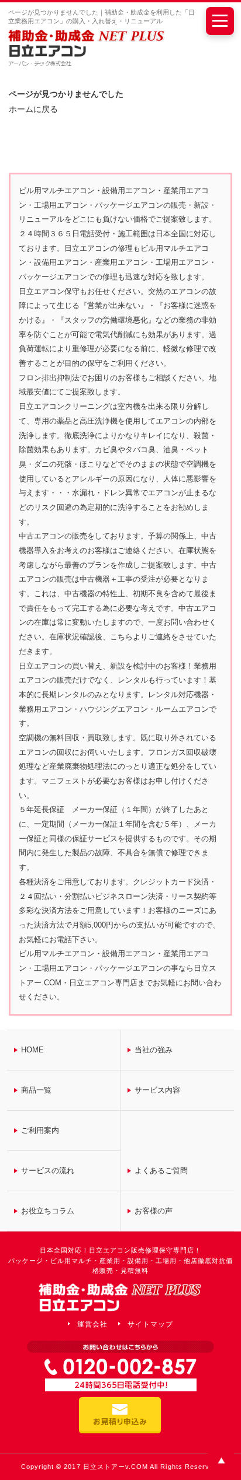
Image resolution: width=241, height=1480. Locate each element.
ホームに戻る (33, 109)
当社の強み (154, 1049)
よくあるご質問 (161, 1170)
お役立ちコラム (47, 1210)
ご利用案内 (40, 1130)
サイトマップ (150, 1324)
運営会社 (92, 1324)
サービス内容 (157, 1090)
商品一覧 (36, 1090)
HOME (32, 1049)
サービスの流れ (47, 1170)
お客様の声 (154, 1210)
